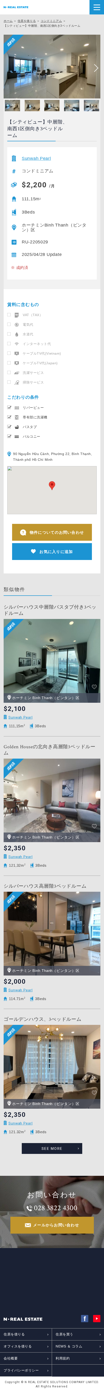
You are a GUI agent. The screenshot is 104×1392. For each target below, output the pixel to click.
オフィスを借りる (18, 1346)
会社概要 (11, 1358)
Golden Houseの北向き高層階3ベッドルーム (50, 750)
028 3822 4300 (55, 1208)
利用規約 (63, 1358)
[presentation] (94, 68)
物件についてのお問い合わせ (57, 532)
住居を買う (64, 1334)
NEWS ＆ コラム (69, 1346)
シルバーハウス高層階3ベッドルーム (45, 886)
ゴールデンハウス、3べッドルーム (43, 1019)
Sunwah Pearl (36, 158)
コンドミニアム (51, 21)
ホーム (8, 21)
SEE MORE (52, 1148)
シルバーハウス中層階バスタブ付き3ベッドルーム (50, 610)
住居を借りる (27, 21)
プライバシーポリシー (21, 1370)
